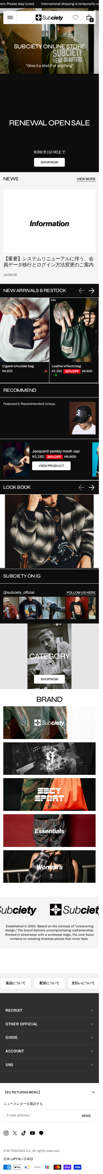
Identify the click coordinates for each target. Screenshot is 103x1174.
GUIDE (11, 1024)
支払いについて (83, 970)
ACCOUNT (14, 1038)
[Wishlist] (75, 17)
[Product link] (24, 340)
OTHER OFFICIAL (21, 1011)
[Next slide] (91, 291)
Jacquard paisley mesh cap (56, 451)
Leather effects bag (66, 366)
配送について (49, 970)
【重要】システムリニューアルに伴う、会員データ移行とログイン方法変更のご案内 (48, 262)
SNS (9, 1052)
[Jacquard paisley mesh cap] (16, 459)
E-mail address (18, 1102)
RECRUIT (14, 997)
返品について (16, 970)
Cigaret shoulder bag (18, 366)
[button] (10, 17)
